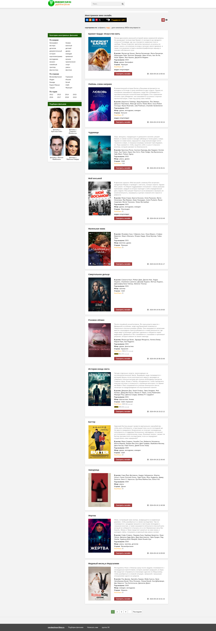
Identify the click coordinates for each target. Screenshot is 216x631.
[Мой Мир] (93, 19)
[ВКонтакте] (87, 19)
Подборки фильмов (75, 627)
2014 (67, 94)
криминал (69, 56)
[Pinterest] (96, 19)
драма (68, 51)
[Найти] (122, 4)
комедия (69, 54)
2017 (59, 97)
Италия (68, 79)
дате (114, 28)
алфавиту (102, 28)
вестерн (52, 45)
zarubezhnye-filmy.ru (56, 627)
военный (69, 45)
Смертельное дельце (99, 274)
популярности (134, 28)
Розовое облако (96, 320)
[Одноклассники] (90, 19)
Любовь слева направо (100, 84)
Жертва (92, 515)
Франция (69, 88)
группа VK (106, 627)
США (67, 85)
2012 (51, 94)
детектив (53, 48)
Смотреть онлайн (123, 74)
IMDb (127, 28)
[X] (99, 19)
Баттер (91, 422)
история (52, 54)
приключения (70, 62)
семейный (53, 64)
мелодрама (54, 59)
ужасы (68, 67)
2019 (74, 97)
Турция (52, 88)
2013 (59, 94)
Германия (69, 77)
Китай (68, 82)
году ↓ (108, 28)
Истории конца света (98, 369)
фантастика (54, 70)
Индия (52, 79)
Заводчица (93, 470)
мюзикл (52, 62)
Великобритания (56, 77)
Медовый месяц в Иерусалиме (103, 563)
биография (54, 43)
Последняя (137, 612)
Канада (52, 82)
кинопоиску (120, 28)
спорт (68, 64)
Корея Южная (55, 85)
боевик (68, 43)
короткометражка (56, 56)
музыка (68, 59)
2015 (74, 94)
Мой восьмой (95, 178)
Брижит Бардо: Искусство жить (104, 34)
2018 (67, 97)
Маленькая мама (96, 229)
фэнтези (69, 70)
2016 (51, 97)
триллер (53, 67)
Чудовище (93, 132)
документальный (56, 51)
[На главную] (60, 4)
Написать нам (92, 627)
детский (68, 48)
